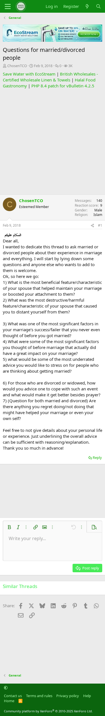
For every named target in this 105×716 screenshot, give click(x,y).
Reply (97, 457)
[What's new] (87, 6)
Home (9, 700)
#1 (100, 225)
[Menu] (7, 6)
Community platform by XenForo (48, 711)
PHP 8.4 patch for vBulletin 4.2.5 (62, 86)
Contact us (13, 695)
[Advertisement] (52, 142)
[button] (9, 527)
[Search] (98, 6)
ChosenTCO (17, 65)
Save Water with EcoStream (29, 74)
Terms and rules (39, 695)
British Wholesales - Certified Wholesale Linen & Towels (50, 77)
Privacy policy (67, 695)
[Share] (92, 225)
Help (87, 695)
